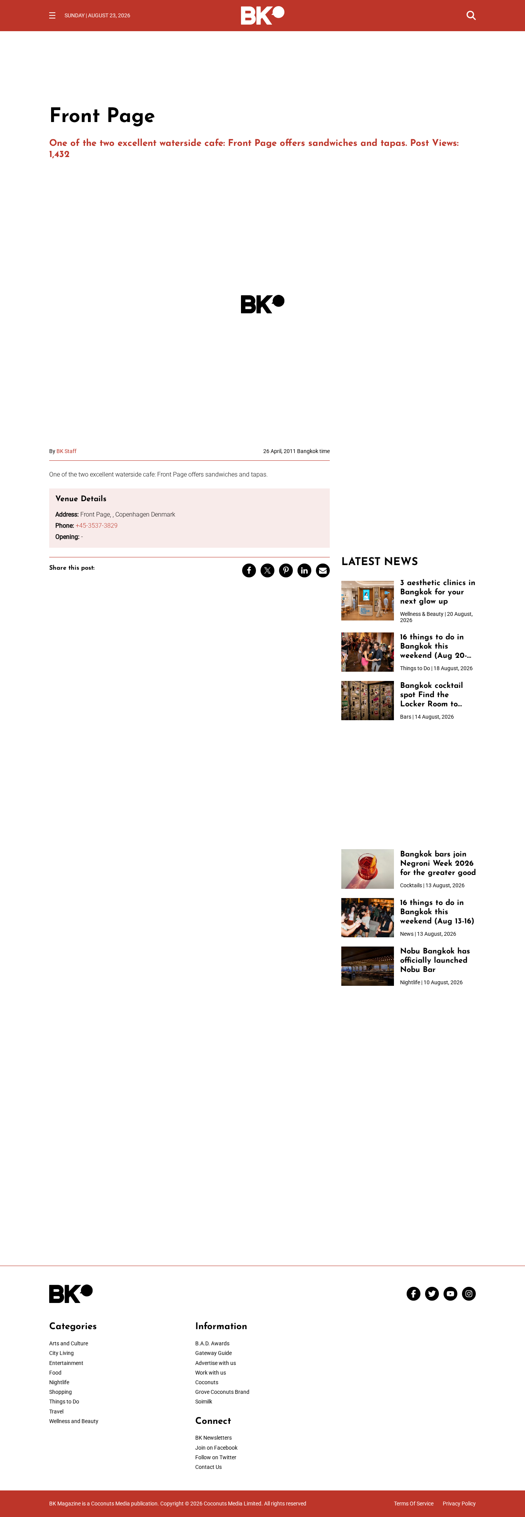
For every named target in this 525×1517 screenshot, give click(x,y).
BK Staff (66, 451)
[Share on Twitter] (267, 570)
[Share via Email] (323, 570)
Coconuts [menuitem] (206, 1382)
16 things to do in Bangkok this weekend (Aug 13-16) (437, 912)
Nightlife (59, 1382)
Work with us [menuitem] (210, 1373)
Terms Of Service (414, 1503)
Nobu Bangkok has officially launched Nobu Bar (435, 961)
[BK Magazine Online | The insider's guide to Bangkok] (262, 14)
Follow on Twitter (215, 1457)
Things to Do (64, 1401)
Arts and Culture (68, 1343)
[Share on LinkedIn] (304, 570)
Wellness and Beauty (73, 1421)
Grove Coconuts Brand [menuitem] (222, 1392)
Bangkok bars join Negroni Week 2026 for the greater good (438, 864)
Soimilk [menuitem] (203, 1401)
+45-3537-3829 (97, 525)
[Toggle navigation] (52, 15)
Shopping (60, 1392)
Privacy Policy (459, 1503)
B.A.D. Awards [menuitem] (212, 1343)
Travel (56, 1411)
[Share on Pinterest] (286, 570)
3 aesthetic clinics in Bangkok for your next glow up (437, 592)
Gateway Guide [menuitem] (213, 1353)
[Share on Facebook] (249, 570)
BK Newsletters (213, 1438)
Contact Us (208, 1467)
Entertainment (66, 1363)
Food (55, 1373)
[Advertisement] (408, 496)
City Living (61, 1353)
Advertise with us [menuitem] (215, 1363)
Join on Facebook (216, 1448)
